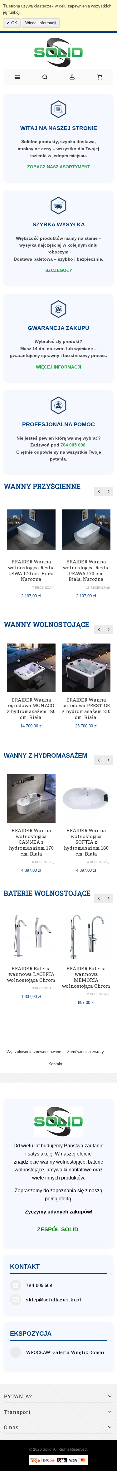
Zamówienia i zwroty (85, 1051)
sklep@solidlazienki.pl (53, 1299)
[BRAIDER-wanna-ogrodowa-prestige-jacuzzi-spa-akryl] (86, 668)
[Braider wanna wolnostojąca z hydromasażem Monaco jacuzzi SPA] (31, 668)
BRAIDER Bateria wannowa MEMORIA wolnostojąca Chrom (86, 977)
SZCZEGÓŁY (58, 270)
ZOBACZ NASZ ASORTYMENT (58, 166)
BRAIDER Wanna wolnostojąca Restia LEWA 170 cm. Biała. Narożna (31, 570)
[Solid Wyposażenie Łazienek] (58, 52)
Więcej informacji (40, 23)
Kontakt (55, 1064)
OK (13, 23)
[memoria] (86, 936)
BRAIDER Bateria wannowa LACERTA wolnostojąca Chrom (31, 974)
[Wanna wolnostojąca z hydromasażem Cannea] (31, 798)
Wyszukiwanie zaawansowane (34, 1051)
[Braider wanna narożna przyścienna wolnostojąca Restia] (31, 529)
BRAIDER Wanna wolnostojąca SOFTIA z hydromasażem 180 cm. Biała (86, 842)
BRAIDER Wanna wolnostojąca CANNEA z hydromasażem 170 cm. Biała (31, 842)
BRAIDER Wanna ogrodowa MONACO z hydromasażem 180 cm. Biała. (31, 708)
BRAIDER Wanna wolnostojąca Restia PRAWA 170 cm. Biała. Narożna (86, 570)
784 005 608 (73, 444)
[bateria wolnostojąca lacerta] (31, 936)
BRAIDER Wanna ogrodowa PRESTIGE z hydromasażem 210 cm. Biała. (86, 708)
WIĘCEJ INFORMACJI (58, 366)
